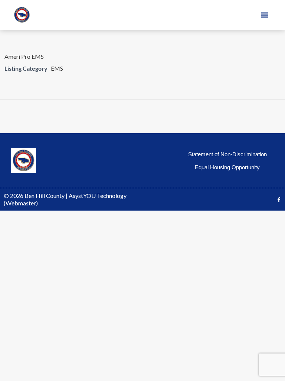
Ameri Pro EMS (24, 56)
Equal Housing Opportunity (227, 167)
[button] (265, 15)
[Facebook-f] (278, 199)
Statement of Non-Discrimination (227, 154)
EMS (57, 68)
